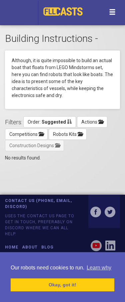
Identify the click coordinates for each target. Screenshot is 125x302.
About (30, 247)
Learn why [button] (99, 267)
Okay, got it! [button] (62, 284)
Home (11, 247)
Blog (47, 247)
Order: (47, 122)
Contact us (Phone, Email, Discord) (38, 203)
